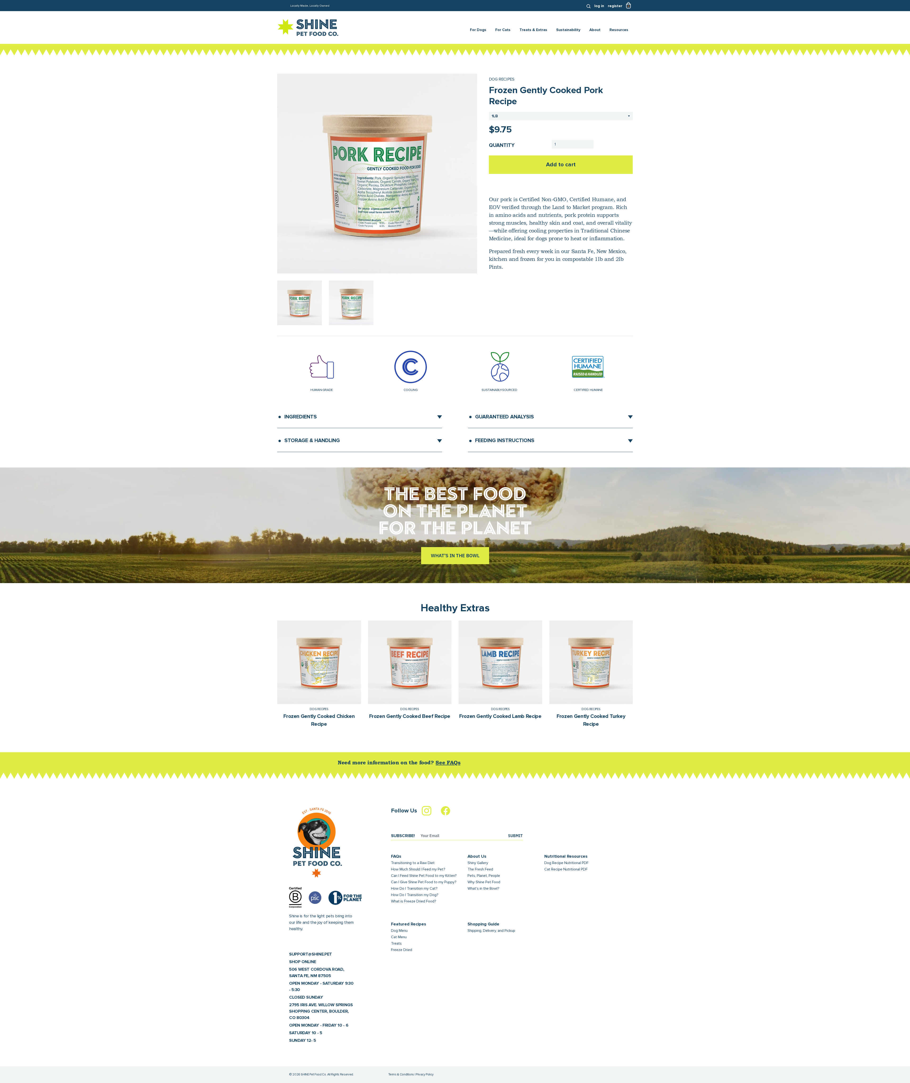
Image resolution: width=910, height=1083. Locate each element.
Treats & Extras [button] (533, 29)
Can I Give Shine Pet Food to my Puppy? (423, 882)
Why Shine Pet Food (484, 882)
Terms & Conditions (401, 1074)
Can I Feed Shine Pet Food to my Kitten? (424, 875)
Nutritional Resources (565, 856)
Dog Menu (399, 930)
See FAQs (448, 763)
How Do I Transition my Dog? (414, 895)
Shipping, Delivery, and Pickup (491, 930)
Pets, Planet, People (484, 875)
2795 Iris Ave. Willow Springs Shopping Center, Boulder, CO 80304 (321, 1011)
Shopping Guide (483, 924)
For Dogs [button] (478, 29)
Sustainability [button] (568, 29)
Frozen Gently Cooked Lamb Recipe (500, 716)
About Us (477, 856)
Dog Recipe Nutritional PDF (566, 863)
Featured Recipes (408, 924)
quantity (501, 145)
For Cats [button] (502, 29)
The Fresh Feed (480, 869)
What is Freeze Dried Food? (413, 901)
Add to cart (561, 164)
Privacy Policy (425, 1074)
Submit (515, 835)
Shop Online (302, 961)
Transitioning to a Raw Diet (413, 863)
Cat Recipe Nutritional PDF (565, 869)
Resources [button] (619, 29)
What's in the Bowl (455, 555)
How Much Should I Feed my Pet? (418, 869)
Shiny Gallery (478, 863)
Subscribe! (403, 835)
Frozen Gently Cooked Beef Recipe (409, 716)
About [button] (595, 29)
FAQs (396, 856)
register (615, 6)
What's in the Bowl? (483, 888)
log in (599, 6)
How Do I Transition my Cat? (414, 888)
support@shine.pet (310, 954)
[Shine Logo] (308, 27)
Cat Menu (399, 937)
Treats (396, 943)
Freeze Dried (401, 949)
